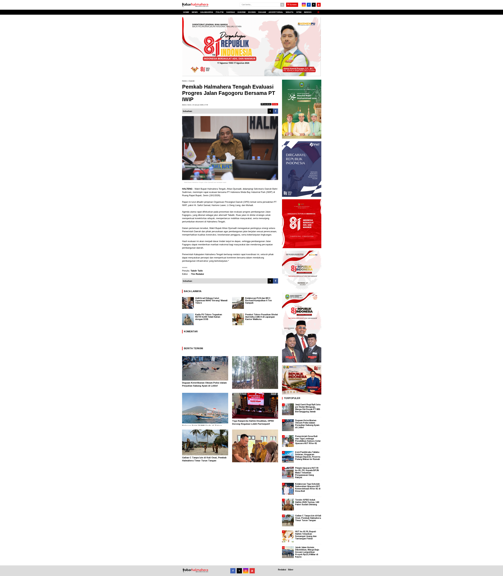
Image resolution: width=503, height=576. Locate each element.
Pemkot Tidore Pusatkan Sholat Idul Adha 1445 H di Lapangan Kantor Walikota (261, 316)
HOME (186, 12)
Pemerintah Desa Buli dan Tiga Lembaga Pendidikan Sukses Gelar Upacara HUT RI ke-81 (308, 440)
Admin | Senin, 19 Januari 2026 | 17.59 (195, 105)
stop (275, 104)
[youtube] (319, 5)
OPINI (298, 12)
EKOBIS (252, 12)
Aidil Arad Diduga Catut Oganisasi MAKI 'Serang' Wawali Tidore (211, 300)
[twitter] (314, 5)
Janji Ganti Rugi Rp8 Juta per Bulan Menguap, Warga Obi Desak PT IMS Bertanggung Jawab (307, 408)
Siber (290, 570)
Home (184, 81)
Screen (293, 4)
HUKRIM (241, 12)
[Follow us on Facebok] (233, 570)
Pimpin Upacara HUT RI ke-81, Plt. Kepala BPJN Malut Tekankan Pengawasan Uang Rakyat (307, 473)
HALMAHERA (206, 12)
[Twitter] (270, 111)
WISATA (289, 12)
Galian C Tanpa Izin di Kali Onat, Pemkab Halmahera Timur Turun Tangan (308, 518)
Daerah (192, 81)
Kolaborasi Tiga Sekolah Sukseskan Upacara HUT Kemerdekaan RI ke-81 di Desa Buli (307, 487)
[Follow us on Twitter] (239, 570)
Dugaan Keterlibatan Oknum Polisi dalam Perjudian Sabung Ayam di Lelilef (307, 424)
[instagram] (304, 5)
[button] (318, 11)
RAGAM (262, 12)
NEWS (195, 12)
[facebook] (309, 5)
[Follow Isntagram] (245, 570)
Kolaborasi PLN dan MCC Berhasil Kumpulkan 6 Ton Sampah (258, 300)
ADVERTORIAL (276, 12)
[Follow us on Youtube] (252, 570)
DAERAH (230, 12)
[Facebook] (275, 111)
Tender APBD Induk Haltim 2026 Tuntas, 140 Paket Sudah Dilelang (307, 502)
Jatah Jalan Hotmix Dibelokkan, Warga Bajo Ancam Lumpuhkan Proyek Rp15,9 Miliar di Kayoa (307, 552)
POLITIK (220, 12)
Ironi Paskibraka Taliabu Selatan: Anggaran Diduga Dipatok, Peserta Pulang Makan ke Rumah (307, 455)
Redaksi (282, 570)
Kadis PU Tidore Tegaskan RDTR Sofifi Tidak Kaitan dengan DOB (208, 316)
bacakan (266, 104)
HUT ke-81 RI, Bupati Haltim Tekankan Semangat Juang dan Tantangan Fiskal (306, 535)
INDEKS (307, 12)
